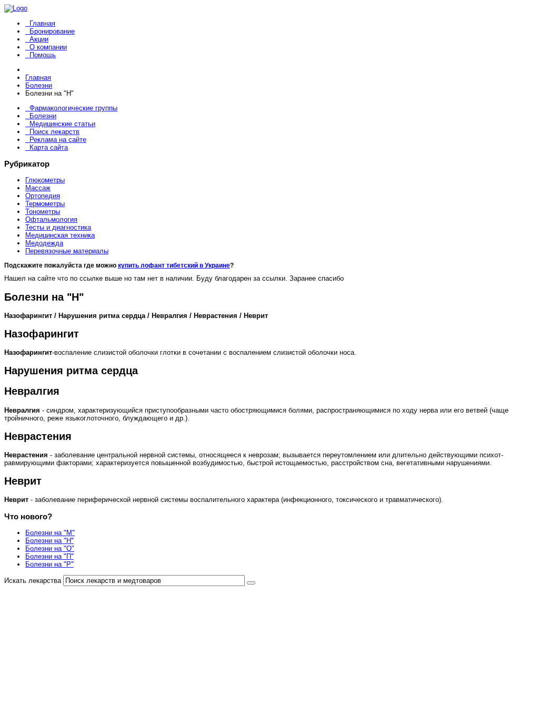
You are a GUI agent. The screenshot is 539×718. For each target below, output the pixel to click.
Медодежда (44, 243)
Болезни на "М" (50, 533)
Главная (42, 23)
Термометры (45, 204)
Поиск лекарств (54, 132)
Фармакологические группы (73, 108)
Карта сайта (48, 147)
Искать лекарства (32, 580)
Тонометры (42, 212)
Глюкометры (45, 180)
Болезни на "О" (49, 548)
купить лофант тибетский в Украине (174, 265)
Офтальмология (51, 219)
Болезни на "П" (49, 556)
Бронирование (52, 31)
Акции (38, 39)
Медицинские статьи (62, 124)
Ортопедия (42, 196)
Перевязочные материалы (66, 251)
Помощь (42, 55)
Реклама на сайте (57, 139)
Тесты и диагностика (58, 227)
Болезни (42, 116)
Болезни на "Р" (49, 564)
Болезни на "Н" (49, 541)
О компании (48, 47)
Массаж (38, 188)
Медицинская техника (60, 235)
